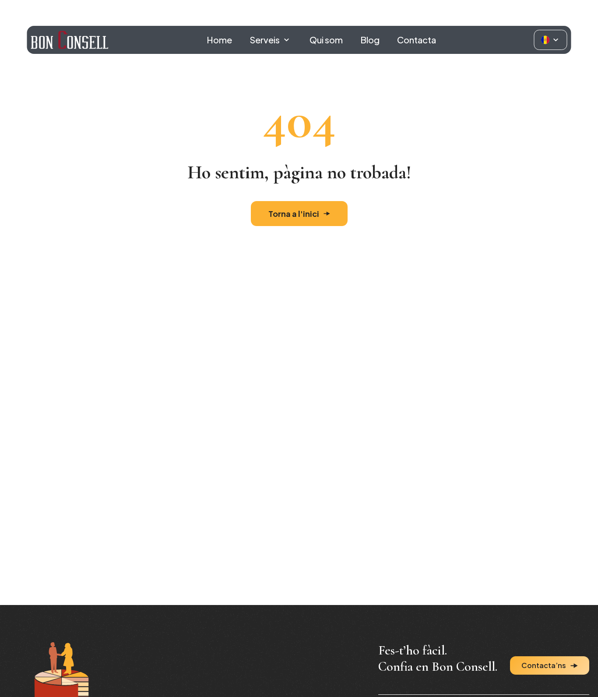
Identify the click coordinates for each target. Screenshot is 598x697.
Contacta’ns (543, 665)
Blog (370, 39)
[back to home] (69, 40)
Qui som (326, 39)
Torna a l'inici (293, 214)
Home (219, 39)
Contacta (416, 39)
